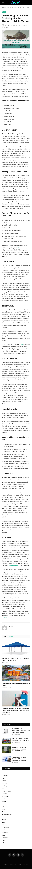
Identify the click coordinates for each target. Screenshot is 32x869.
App (3, 773)
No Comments (23, 25)
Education (4, 793)
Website (4, 843)
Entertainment (5, 796)
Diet (3, 788)
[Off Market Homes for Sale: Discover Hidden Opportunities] (6, 741)
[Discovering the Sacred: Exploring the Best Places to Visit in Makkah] (16, 39)
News (3, 11)
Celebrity (4, 783)
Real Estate (5, 830)
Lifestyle (4, 819)
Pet (3, 824)
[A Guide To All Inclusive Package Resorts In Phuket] (16, 673)
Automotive (5, 775)
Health (3, 811)
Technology (5, 837)
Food (3, 806)
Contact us (10, 860)
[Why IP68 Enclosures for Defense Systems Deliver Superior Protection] (6, 749)
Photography (5, 827)
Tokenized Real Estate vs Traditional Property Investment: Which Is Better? (20, 759)
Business (4, 780)
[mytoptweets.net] (16, 2)
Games (3, 809)
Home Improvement (7, 814)
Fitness (4, 804)
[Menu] (3, 2)
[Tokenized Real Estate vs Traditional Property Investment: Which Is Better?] (6, 759)
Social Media (5, 832)
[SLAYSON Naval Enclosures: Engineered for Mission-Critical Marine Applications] (6, 731)
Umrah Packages (14, 565)
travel (21, 344)
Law (3, 817)
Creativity (4, 786)
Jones (8, 25)
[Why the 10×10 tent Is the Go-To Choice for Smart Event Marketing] (16, 648)
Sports (3, 835)
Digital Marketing (6, 791)
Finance (4, 801)
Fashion (4, 799)
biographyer (5, 618)
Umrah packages (23, 248)
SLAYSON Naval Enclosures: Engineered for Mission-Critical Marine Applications (21, 730)
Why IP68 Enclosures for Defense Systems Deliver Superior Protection (19, 749)
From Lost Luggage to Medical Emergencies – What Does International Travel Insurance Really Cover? (16, 710)
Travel (3, 840)
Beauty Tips (5, 778)
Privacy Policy (20, 860)
